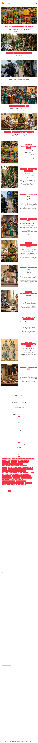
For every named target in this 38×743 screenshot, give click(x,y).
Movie (23, 470)
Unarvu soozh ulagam (8, 481)
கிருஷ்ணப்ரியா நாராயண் (21, 79)
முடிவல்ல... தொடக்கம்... (21, 105)
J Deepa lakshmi (7, 467)
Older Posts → (26, 490)
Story (5, 479)
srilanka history (26, 477)
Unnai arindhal (21, 481)
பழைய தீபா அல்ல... (28, 372)
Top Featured (9, 26)
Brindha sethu (29, 458)
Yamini (15, 484)
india (20, 463)
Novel (5, 474)
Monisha (16, 470)
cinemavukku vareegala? (22, 460)
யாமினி (27, 105)
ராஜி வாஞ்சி (30, 26)
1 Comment (28, 234)
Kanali (30, 467)
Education (6, 462)
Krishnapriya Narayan (14, 469)
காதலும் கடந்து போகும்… (23, 409)
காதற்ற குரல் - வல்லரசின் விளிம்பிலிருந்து (20, 26)
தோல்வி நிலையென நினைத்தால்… (19, 108)
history (12, 463)
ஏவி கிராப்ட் (28, 298)
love (30, 469)
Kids (5, 469)
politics (12, 474)
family (14, 462)
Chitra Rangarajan (8, 460)
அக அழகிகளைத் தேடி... (32, 169)
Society (16, 477)
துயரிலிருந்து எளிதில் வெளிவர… (21, 402)
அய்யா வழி (22, 484)
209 (20, 490)
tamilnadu (19, 479)
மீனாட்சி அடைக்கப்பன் (28, 170)
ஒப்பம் (19, 82)
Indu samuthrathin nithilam (10, 465)
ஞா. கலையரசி (31, 132)
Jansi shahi (23, 465)
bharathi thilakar (18, 458)
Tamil (12, 479)
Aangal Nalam (7, 458)
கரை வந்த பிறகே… (28, 272)
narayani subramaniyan (9, 472)
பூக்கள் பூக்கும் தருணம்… (21, 407)
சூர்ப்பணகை (19, 55)
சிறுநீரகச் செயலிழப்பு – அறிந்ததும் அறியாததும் (19, 132)
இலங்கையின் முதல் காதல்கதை (28, 321)
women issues (7, 484)
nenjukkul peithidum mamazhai (25, 472)
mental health (7, 470)
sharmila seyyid (7, 477)
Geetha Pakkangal (24, 462)
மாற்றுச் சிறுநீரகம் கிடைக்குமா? (19, 135)
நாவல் (27, 79)
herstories (16, 31)
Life (24, 469)
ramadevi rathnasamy (23, 474)
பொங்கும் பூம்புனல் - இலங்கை (28, 319)
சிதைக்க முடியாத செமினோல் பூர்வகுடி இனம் (19, 29)
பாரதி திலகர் (32, 317)
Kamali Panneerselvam (19, 467)
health (5, 463)
